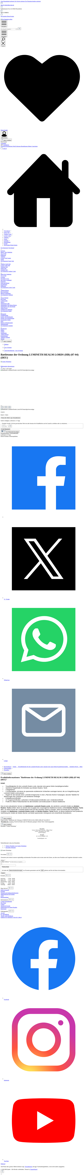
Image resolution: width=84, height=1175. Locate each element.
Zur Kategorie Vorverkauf (7, 248)
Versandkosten (28, 1166)
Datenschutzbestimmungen (15, 870)
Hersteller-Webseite (11, 847)
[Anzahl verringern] (3, 426)
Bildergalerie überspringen (7, 366)
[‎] (43, 517)
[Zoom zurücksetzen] (6, 407)
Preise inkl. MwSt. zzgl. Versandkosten (10, 417)
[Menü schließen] (1, 273)
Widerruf (3, 1164)
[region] (42, 388)
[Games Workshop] (42, 361)
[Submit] (1, 863)
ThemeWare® (33, 1169)
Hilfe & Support (5, 890)
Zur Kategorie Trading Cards (8, 271)
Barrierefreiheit (4, 897)
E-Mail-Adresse (5, 861)
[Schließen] (1, 405)
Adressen (18, 146)
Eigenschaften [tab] (8, 768)
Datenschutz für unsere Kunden (9, 907)
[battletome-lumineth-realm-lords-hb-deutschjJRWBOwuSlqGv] (17, 370)
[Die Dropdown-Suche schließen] (19, 28)
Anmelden (3, 143)
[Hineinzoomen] (9, 407)
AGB (42, 870)
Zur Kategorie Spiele (6, 311)
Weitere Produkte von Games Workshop (16, 846)
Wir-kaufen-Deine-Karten (7, 16)
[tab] (43, 766)
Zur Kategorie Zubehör (7, 325)
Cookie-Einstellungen (6, 901)
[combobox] (8, 29)
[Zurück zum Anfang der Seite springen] (2, 1171)
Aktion (3, 860)
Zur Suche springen (20, 1)
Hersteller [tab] (6, 770)
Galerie (2, 904)
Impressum (3, 909)
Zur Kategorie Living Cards (8, 287)
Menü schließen (7, 140)
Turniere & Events (5, 906)
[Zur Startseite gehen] (6, 19)
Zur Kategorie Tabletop (7, 295)
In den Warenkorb (5, 429)
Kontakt (3, 891)
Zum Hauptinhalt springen (8, 1)
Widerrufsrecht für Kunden (8, 894)
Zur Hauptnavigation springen (33, 1)
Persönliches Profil (11, 146)
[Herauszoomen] (2, 407)
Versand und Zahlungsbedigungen (9, 893)
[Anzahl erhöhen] (10, 426)
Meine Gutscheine (33, 146)
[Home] (43, 190)
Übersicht (3, 146)
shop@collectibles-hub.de (7, 5)
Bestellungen (24, 146)
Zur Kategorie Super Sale (7, 261)
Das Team (3, 903)
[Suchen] (16, 29)
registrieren (6, 145)
